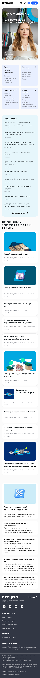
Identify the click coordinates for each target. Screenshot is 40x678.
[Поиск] (21, 3)
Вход (34, 3)
